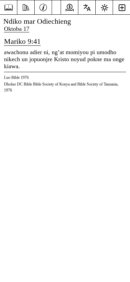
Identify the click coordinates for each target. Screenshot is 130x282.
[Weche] (43, 6)
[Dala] (8, 7)
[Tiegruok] (25, 6)
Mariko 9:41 (22, 41)
